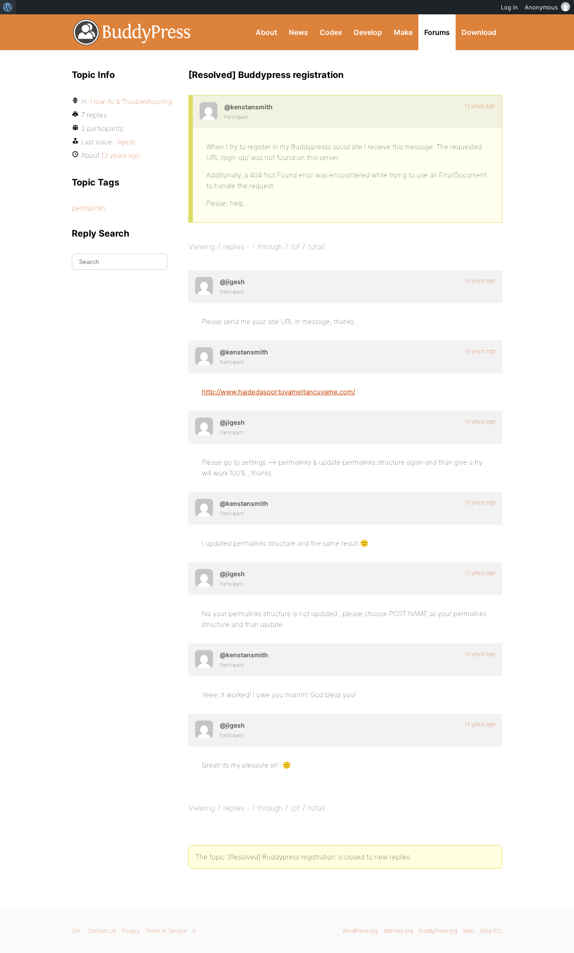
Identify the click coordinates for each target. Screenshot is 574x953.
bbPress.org (398, 930)
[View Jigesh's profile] (204, 286)
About (266, 32)
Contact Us (102, 930)
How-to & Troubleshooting (131, 101)
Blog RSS (491, 930)
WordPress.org (360, 930)
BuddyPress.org (132, 32)
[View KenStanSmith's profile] (208, 111)
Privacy (131, 930)
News (298, 32)
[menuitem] (8, 7)
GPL (77, 930)
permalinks (89, 207)
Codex (331, 32)
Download (478, 32)
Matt (468, 930)
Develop (368, 32)
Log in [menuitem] (509, 7)
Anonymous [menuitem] (541, 7)
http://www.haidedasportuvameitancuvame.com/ (278, 392)
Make (403, 32)
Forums (437, 32)
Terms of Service (166, 930)
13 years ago (479, 106)
